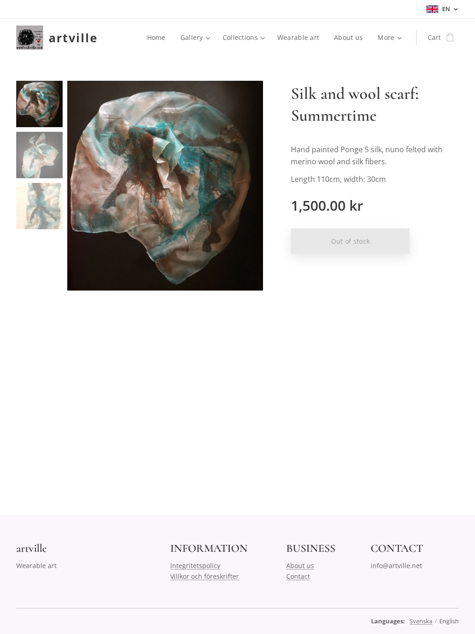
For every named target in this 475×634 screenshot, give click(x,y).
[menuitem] (159, 37)
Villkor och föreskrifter (204, 576)
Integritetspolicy (195, 565)
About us (300, 565)
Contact (298, 576)
